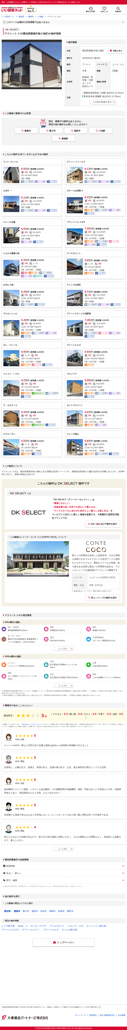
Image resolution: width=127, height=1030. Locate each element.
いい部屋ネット (8, 17)
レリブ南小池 (8, 926)
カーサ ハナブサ (38, 926)
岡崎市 (52, 911)
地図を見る (117, 51)
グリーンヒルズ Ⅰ (31, 930)
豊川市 (52, 130)
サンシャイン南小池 (96, 926)
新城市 (61, 911)
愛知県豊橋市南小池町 (93, 50)
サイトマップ (80, 1015)
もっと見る (63, 849)
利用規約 (93, 1015)
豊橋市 (31, 17)
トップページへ (65, 942)
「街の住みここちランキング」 (31, 724)
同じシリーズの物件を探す (104, 597)
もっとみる (63, 648)
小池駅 (40, 17)
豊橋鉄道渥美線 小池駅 (95, 93)
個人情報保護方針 (107, 1015)
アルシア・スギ (75, 926)
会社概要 (121, 1015)
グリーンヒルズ (51, 930)
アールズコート (57, 926)
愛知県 (21, 17)
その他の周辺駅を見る (102, 102)
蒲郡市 (77, 130)
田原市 (43, 911)
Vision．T (22, 926)
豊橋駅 (65, 138)
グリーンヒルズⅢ (10, 930)
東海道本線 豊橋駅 (93, 96)
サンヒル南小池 (69, 930)
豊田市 (70, 911)
